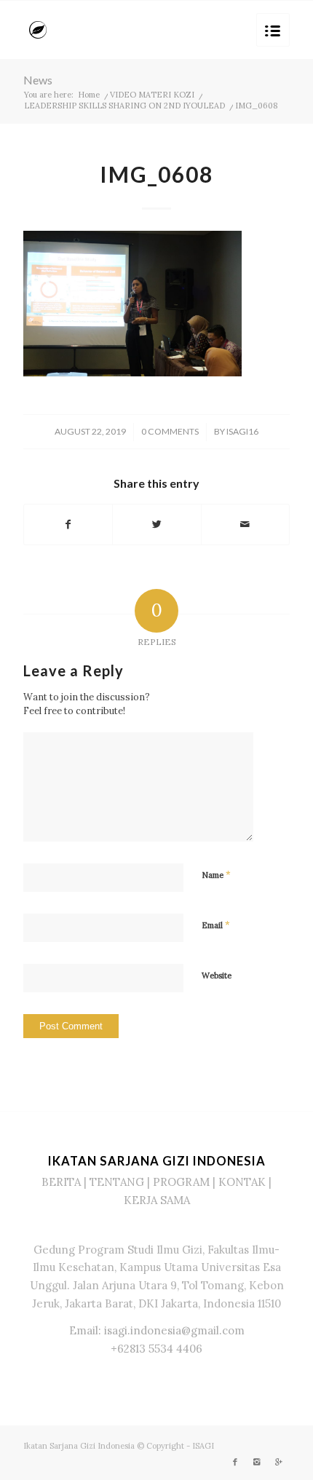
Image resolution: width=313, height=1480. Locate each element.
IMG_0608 (156, 174)
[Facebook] (235, 1462)
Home (89, 95)
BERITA (61, 1182)
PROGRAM (181, 1182)
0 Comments (170, 431)
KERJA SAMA (157, 1200)
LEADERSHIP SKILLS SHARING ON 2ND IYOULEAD (124, 105)
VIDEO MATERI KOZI (152, 95)
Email (216, 925)
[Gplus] (279, 1462)
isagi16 (242, 431)
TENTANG (117, 1182)
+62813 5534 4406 (156, 1349)
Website (216, 975)
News (37, 80)
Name (216, 874)
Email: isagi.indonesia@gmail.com (157, 1330)
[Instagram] (257, 1462)
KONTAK (242, 1182)
